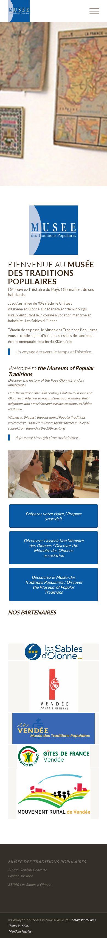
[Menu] (91, 11)
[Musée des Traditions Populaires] (44, 11)
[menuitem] (91, 11)
